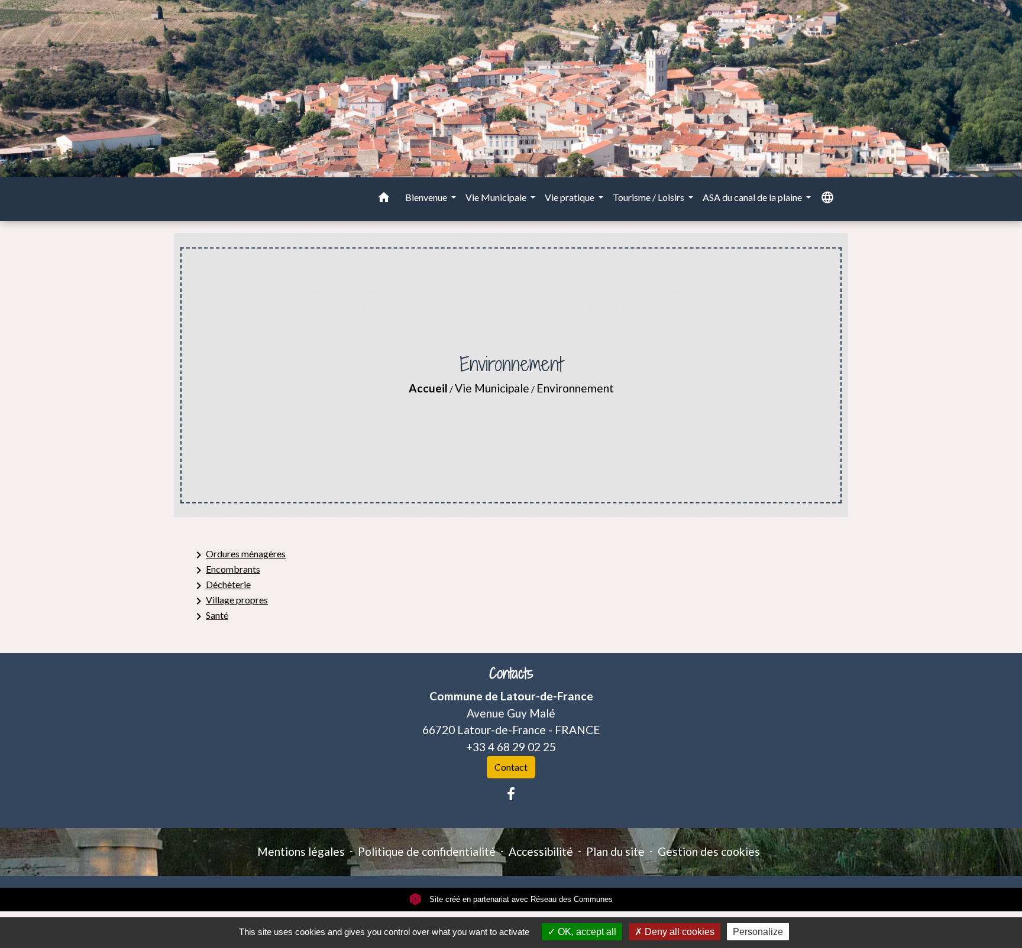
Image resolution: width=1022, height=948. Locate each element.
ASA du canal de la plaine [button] (753, 197)
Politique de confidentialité (427, 851)
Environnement (575, 388)
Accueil (428, 388)
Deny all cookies (678, 932)
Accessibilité (541, 851)
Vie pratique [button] (570, 197)
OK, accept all (585, 932)
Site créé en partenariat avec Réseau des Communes (520, 899)
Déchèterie (221, 586)
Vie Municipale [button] (496, 197)
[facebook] (511, 793)
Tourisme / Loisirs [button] (649, 197)
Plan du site (615, 851)
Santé (210, 616)
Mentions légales (301, 851)
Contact (511, 766)
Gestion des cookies (709, 851)
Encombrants (226, 570)
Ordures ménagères (239, 555)
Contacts (511, 673)
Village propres (230, 601)
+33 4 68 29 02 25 (511, 747)
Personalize (758, 932)
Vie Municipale (492, 388)
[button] (383, 199)
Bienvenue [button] (427, 197)
